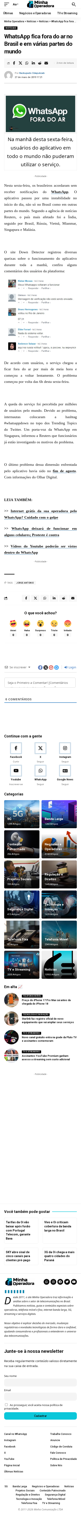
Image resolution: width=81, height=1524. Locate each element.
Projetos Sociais (19, 879)
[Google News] (65, 775)
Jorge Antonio (25, 583)
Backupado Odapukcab (32, 73)
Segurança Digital (20, 909)
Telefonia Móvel (56, 939)
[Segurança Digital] (21, 905)
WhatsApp (59, 192)
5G (9, 819)
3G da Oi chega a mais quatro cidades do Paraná (59, 1256)
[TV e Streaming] (21, 965)
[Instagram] (65, 753)
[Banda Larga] (59, 814)
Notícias (11, 28)
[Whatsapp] (46, 1282)
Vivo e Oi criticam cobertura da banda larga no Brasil (57, 1226)
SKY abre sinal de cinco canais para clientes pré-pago (18, 1256)
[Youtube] (16, 775)
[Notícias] (59, 965)
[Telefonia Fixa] (21, 935)
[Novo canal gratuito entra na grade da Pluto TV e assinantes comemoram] (11, 1037)
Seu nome (10, 1376)
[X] (40, 753)
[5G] (21, 814)
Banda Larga (54, 819)
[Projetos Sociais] (21, 874)
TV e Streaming (18, 969)
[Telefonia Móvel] (59, 935)
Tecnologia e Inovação (35, 1014)
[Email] (46, 63)
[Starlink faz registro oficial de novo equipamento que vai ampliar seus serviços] (11, 1018)
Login (72, 667)
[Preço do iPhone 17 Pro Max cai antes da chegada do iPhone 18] (11, 1000)
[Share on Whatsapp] (27, 63)
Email (7, 1390)
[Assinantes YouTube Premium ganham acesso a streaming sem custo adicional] (11, 1056)
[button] (7, 4)
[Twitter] (67, 1282)
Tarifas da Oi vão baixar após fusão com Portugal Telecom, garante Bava (18, 1230)
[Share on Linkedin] (33, 63)
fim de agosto (64, 471)
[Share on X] (20, 63)
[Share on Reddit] (40, 63)
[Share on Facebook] (14, 63)
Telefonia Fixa (17, 939)
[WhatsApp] (40, 775)
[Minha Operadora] (40, 4)
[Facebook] (16, 753)
